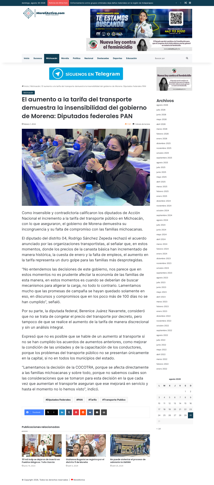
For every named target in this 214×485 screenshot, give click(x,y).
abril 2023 (161, 297)
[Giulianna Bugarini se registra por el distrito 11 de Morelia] (86, 445)
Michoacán (51, 58)
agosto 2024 (162, 220)
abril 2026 (161, 124)
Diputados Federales (59, 399)
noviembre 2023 (163, 263)
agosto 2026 (162, 105)
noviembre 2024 (163, 205)
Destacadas (103, 58)
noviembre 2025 (163, 148)
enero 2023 (161, 311)
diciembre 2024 (163, 201)
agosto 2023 (162, 277)
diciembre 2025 (163, 143)
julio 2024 (160, 225)
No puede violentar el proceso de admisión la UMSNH (128, 461)
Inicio (26, 58)
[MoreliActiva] (44, 13)
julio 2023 (160, 282)
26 (169, 415)
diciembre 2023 (163, 258)
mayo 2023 (161, 292)
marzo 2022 (161, 359)
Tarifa (93, 399)
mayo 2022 (161, 349)
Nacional (88, 58)
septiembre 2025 (164, 158)
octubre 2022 (162, 325)
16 (191, 403)
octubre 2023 (162, 268)
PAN (80, 399)
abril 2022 (161, 354)
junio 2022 (161, 345)
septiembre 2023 (164, 273)
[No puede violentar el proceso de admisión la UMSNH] (130, 445)
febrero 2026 (162, 134)
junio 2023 (161, 287)
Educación (131, 58)
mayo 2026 (161, 119)
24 (159, 415)
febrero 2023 (162, 306)
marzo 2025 (161, 186)
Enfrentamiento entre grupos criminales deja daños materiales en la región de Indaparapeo (111, 3)
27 (175, 415)
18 (164, 409)
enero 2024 (161, 253)
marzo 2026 (161, 129)
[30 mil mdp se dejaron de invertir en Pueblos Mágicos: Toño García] (42, 445)
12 (170, 403)
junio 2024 (161, 229)
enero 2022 (161, 369)
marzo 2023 (161, 301)
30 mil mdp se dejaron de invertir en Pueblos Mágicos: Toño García (41, 461)
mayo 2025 (161, 177)
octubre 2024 (162, 210)
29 (185, 415)
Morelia (65, 58)
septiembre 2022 (164, 330)
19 (170, 409)
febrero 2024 (162, 249)
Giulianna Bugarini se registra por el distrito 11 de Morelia (85, 461)
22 (185, 409)
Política (76, 58)
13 (175, 403)
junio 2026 (161, 114)
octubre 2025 (162, 153)
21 (180, 409)
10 (159, 403)
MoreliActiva (79, 480)
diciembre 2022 (163, 316)
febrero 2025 (162, 191)
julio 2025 (160, 167)
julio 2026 (160, 110)
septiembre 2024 (164, 215)
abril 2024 (161, 239)
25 (164, 415)
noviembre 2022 (163, 321)
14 (180, 403)
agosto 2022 (162, 335)
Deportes (117, 58)
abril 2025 (161, 182)
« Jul (158, 428)
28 (180, 415)
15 (185, 403)
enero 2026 (161, 138)
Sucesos (37, 58)
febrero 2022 (162, 364)
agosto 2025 (162, 162)
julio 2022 (160, 340)
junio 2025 (161, 172)
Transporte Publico (114, 399)
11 (164, 403)
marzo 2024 (161, 244)
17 (159, 409)
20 (175, 409)
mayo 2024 (161, 234)
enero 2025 (161, 196)
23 (190, 409)
